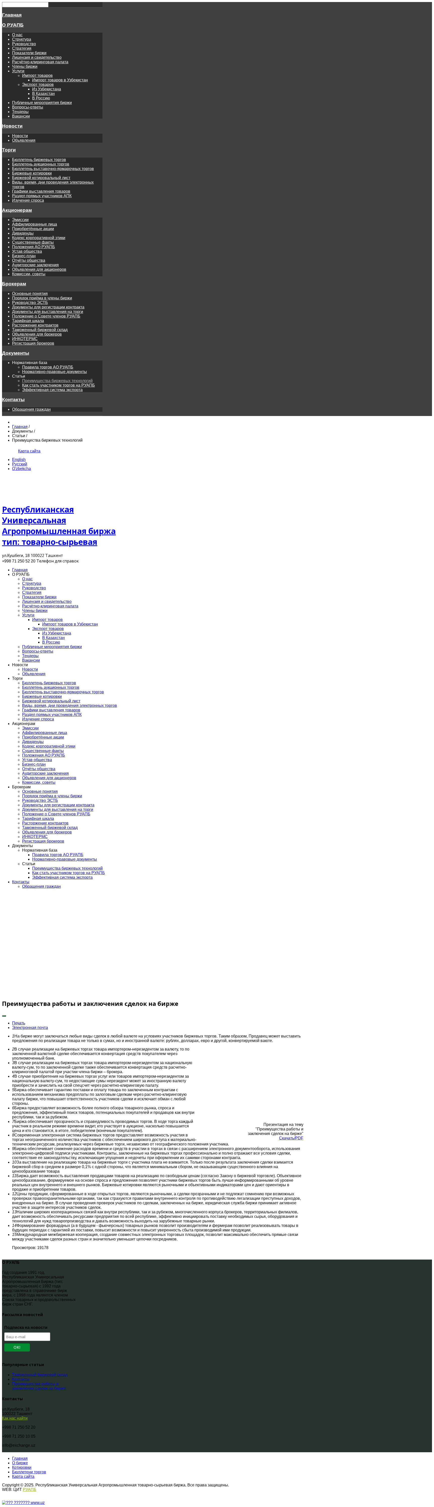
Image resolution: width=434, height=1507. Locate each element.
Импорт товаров (37, 75)
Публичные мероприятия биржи (42, 102)
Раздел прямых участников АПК (42, 196)
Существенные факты (33, 242)
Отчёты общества (28, 260)
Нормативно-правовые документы (54, 372)
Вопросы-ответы (27, 107)
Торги (9, 149)
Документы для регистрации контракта (48, 307)
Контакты (13, 399)
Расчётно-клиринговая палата (40, 62)
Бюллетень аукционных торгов (40, 164)
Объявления (23, 140)
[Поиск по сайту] (12, 451)
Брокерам (14, 283)
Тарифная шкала (28, 321)
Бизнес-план (24, 256)
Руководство (24, 44)
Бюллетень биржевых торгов (39, 160)
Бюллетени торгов (29, 1472)
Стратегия (21, 48)
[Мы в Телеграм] (6, 451)
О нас (17, 35)
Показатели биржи (29, 53)
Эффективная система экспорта (52, 390)
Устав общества (27, 251)
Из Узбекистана (46, 89)
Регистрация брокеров (33, 343)
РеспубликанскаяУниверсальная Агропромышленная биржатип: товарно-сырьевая (59, 525)
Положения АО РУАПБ (33, 247)
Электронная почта (30, 1027)
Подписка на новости (25, 1327)
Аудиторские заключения (35, 265)
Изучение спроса (28, 200)
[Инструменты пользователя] (4, 1016)
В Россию (41, 98)
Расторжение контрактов (35, 325)
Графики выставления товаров (41, 191)
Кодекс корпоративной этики (38, 238)
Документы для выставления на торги (47, 311)
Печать (18, 1023)
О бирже (20, 1463)
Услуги (18, 71)
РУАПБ (29, 1489)
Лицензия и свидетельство (37, 57)
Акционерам (17, 210)
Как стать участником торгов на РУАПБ (58, 385)
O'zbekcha (21, 468)
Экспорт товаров (38, 84)
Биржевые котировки (32, 173)
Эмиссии (20, 220)
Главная (12, 15)
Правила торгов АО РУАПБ (47, 367)
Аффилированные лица (34, 224)
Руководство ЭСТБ (30, 302)
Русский (19, 464)
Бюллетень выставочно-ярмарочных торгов (53, 169)
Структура (21, 39)
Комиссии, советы (28, 274)
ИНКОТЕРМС (25, 339)
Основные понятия (30, 293)
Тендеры (20, 112)
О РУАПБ (13, 25)
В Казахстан (43, 93)
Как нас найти (15, 1418)
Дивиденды (23, 233)
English (19, 459)
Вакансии (21, 116)
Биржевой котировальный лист (41, 178)
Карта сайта (29, 451)
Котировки (21, 1467)
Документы (15, 353)
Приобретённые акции (33, 229)
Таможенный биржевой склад (40, 330)
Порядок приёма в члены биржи (42, 298)
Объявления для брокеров (37, 334)
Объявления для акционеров (39, 269)
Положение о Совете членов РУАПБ (46, 316)
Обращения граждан (31, 409)
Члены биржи (24, 66)
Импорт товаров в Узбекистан (60, 80)
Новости (12, 126)
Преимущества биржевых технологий (57, 381)
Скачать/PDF (291, 1138)
